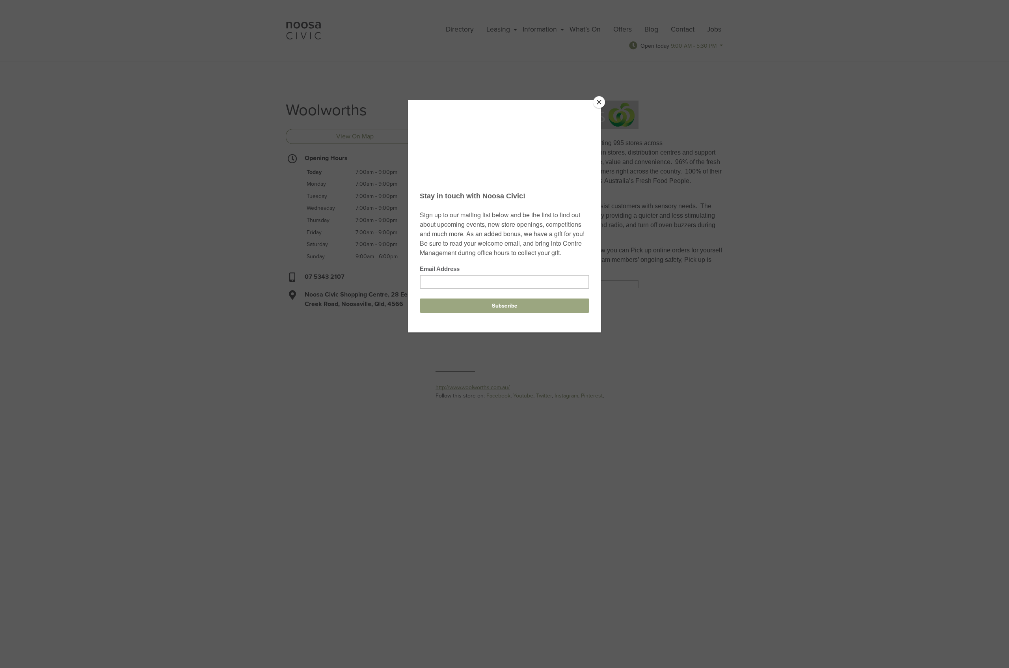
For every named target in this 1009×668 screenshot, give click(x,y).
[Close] (599, 102)
